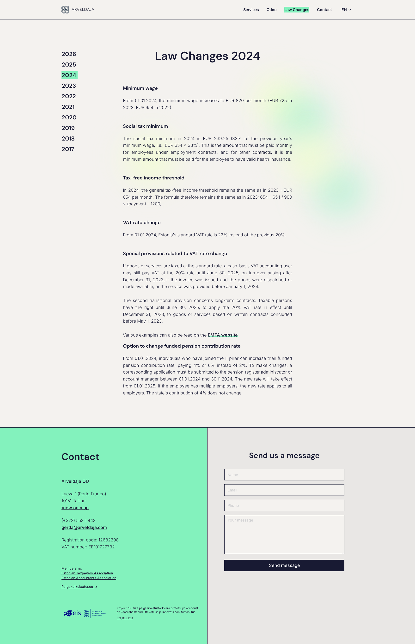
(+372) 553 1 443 (78, 520)
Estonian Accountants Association (88, 578)
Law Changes (296, 9)
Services (251, 9)
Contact (324, 9)
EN (344, 9)
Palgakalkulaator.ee (77, 586)
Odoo (272, 9)
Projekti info (125, 617)
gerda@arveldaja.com (84, 527)
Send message (284, 565)
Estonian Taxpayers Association (87, 573)
